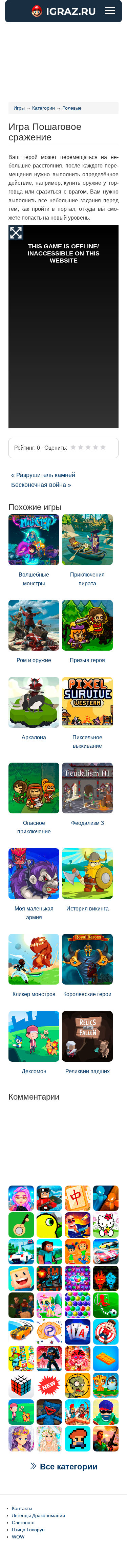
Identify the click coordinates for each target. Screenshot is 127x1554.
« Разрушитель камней (43, 475)
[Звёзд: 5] (103, 447)
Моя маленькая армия (34, 913)
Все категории (68, 1466)
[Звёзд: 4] (95, 447)
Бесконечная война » (41, 484)
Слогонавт (23, 1522)
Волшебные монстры (34, 579)
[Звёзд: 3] (88, 447)
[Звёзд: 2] (80, 447)
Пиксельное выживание (87, 742)
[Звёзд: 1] (73, 447)
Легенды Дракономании (38, 1515)
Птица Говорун (28, 1529)
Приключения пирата (87, 579)
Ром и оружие (34, 660)
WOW (18, 1536)
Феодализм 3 (87, 823)
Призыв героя (87, 660)
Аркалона (34, 737)
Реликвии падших (87, 1071)
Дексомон (34, 1071)
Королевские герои (87, 994)
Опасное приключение (34, 827)
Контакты (22, 1508)
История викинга (87, 908)
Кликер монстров (34, 994)
